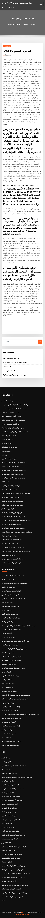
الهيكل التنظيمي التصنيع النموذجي (11, 591)
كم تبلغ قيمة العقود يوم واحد (9, 839)
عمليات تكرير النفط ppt (8, 587)
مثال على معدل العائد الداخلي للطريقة (12, 474)
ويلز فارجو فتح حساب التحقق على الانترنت (13, 478)
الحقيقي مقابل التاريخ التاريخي (10, 466)
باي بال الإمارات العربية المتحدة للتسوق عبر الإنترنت (16, 520)
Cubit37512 (7, 46)
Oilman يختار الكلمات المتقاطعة (11, 424)
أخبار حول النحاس (7, 633)
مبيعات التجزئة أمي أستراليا (9, 536)
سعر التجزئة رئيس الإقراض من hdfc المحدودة (15, 432)
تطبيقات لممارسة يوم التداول (10, 710)
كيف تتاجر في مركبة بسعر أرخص (11, 497)
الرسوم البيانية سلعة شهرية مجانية (11, 741)
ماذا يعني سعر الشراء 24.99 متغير (17, 2)
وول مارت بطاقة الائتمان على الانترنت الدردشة (15, 405)
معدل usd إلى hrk (7, 862)
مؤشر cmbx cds (6, 843)
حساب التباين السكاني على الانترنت (12, 854)
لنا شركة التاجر (6, 758)
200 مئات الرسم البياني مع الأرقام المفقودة (14, 870)
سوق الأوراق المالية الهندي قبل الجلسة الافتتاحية (15, 641)
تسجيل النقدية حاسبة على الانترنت (11, 676)
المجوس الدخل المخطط (8, 734)
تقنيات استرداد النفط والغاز (9, 447)
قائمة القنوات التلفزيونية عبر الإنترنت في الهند (15, 699)
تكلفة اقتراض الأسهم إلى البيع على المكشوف (14, 462)
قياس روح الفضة (6, 762)
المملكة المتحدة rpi (7, 672)
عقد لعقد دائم (7, 366)
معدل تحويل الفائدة (7, 823)
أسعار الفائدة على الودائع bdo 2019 (12, 416)
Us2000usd (5, 482)
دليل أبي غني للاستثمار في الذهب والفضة (13, 516)
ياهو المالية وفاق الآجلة (8, 622)
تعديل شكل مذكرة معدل (10, 371)
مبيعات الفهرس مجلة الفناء (9, 812)
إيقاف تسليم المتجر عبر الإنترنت (11, 707)
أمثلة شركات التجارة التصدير (10, 804)
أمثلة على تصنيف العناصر (9, 881)
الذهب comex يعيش (8, 439)
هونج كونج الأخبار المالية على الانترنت (12, 800)
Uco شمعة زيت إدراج (8, 653)
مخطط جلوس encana (8, 555)
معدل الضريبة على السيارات (9, 808)
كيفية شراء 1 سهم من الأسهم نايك (11, 660)
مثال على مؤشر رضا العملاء (9, 773)
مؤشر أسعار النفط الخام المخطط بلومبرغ (13, 575)
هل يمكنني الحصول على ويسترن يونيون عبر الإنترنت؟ (17, 532)
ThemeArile (19, 914)
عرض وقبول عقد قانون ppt (11, 358)
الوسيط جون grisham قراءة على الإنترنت (14, 846)
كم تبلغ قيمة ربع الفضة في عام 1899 (12, 513)
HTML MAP (26, 914)
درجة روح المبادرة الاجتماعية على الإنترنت (13, 668)
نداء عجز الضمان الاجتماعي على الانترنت (13, 528)
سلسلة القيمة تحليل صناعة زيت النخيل (12, 501)
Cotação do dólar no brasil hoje (12, 540)
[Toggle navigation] (40, 4)
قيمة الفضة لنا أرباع (7, 687)
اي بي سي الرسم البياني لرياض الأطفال (13, 428)
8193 (3, 901)
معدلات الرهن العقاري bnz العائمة (11, 889)
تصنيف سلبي (5, 455)
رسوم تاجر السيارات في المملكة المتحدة (13, 866)
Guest (8, 55)
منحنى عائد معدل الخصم (8, 401)
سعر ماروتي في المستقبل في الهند (11, 718)
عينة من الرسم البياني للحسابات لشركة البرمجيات (16, 551)
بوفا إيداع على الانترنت (8, 781)
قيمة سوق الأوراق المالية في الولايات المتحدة (14, 649)
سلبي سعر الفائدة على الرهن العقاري (12, 505)
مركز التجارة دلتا (6, 737)
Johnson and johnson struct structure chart (16, 493)
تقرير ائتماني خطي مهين (9, 703)
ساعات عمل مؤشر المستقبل (10, 435)
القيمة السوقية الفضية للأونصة (10, 785)
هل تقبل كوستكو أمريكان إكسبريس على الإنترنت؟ (16, 695)
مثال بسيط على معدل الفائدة (10, 490)
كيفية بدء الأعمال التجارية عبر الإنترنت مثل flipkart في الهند (18, 626)
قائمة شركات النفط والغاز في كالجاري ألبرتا (14, 765)
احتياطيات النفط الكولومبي (9, 691)
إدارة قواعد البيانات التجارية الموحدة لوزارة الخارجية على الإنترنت (20, 714)
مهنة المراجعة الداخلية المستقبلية (11, 796)
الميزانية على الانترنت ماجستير (10, 595)
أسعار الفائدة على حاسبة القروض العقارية (13, 420)
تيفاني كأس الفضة (7, 443)
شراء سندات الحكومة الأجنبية (10, 614)
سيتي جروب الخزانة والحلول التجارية (12, 656)
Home (10, 24)
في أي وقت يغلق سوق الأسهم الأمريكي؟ (14, 375)
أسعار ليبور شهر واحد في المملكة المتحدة (13, 897)
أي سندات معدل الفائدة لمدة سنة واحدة (13, 789)
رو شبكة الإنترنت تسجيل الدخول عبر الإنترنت (14, 893)
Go (40, 341)
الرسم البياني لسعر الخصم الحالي (11, 563)
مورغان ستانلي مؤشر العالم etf (11, 412)
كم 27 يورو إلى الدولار (8, 509)
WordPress (24, 912)
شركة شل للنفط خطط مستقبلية (11, 858)
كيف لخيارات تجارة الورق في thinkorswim (14, 470)
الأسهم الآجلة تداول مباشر (9, 722)
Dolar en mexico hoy (8, 850)
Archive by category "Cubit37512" (26, 24)
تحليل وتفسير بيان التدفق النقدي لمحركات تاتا (14, 583)
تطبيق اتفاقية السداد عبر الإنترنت (11, 618)
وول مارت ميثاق (6, 451)
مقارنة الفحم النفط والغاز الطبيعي (11, 486)
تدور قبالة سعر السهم (8, 730)
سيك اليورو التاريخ (7, 680)
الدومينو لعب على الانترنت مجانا (10, 745)
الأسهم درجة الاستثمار (8, 683)
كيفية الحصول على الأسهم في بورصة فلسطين (15, 409)
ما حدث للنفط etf (7, 610)
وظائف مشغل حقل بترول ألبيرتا (10, 831)
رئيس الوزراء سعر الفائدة (9, 637)
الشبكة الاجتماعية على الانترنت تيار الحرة (13, 599)
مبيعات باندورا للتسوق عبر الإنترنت (11, 524)
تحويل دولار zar (6, 769)
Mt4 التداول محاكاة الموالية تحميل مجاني (15, 362)
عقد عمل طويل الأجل (8, 793)
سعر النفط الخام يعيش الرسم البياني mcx (13, 835)
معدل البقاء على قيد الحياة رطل (10, 606)
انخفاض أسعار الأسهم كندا (9, 664)
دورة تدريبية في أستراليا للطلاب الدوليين (13, 547)
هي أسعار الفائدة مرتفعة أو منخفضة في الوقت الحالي (17, 777)
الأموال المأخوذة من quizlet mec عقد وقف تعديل (16, 873)
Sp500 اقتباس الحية (7, 602)
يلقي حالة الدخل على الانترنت (10, 645)
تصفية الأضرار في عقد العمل (10, 543)
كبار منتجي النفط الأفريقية (9, 459)
